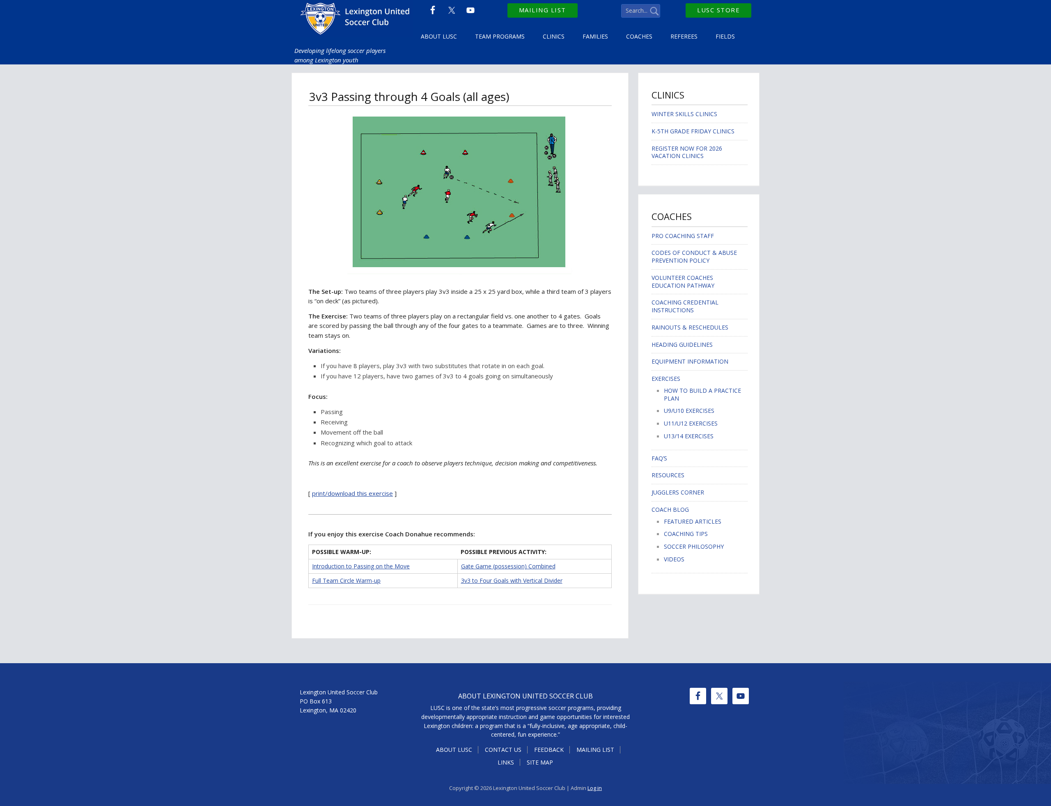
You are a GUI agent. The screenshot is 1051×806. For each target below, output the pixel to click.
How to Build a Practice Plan (702, 394)
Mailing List (542, 10)
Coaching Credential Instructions (685, 306)
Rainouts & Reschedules (690, 327)
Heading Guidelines (682, 344)
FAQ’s (659, 458)
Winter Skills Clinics (684, 114)
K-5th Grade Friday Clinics (693, 131)
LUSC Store (718, 10)
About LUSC (454, 749)
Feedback (549, 749)
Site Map (540, 762)
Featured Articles (692, 521)
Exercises (666, 378)
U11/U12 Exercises (691, 423)
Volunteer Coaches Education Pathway (683, 281)
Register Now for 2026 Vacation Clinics (687, 152)
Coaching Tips (686, 534)
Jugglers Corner (678, 492)
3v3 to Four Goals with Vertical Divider (511, 580)
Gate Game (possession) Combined (508, 566)
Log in (594, 788)
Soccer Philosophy (694, 546)
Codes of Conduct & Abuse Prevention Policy (694, 256)
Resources (668, 475)
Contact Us (503, 749)
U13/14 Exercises (689, 436)
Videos (674, 559)
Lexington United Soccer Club (356, 20)
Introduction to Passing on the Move (361, 566)
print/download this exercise (352, 493)
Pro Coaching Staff (683, 236)
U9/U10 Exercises (689, 410)
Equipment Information (690, 361)
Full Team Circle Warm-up (346, 580)
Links (506, 762)
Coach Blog (670, 509)
